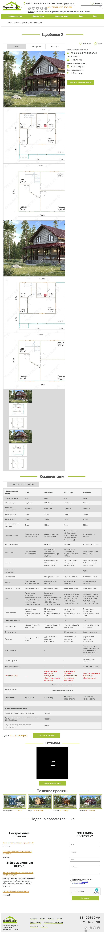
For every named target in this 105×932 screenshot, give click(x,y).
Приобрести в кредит (46, 735)
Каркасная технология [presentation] (23, 484)
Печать (99, 43)
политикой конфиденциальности (80, 882)
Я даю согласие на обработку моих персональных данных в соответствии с (82, 881)
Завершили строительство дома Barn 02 (18, 843)
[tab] (16, 46)
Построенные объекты (19, 834)
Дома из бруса (38, 16)
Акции (47, 12)
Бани (81, 16)
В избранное (86, 43)
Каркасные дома (15, 16)
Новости (87, 12)
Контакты (80, 12)
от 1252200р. (36, 810)
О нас (36, 12)
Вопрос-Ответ (54, 12)
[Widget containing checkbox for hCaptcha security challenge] (85, 891)
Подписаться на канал (52, 783)
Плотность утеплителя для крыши (16, 891)
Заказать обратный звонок (65, 4)
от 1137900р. (87, 810)
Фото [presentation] (16, 46)
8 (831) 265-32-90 (32, 3)
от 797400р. (60, 810)
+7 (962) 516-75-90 (47, 3)
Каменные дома (61, 16)
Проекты (31, 12)
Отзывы (41, 12)
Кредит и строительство (68, 12)
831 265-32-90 (90, 917)
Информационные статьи (19, 864)
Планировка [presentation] (36, 46)
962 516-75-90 (90, 922)
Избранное (98, 4)
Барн (95, 16)
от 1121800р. (12, 810)
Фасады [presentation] (55, 46)
